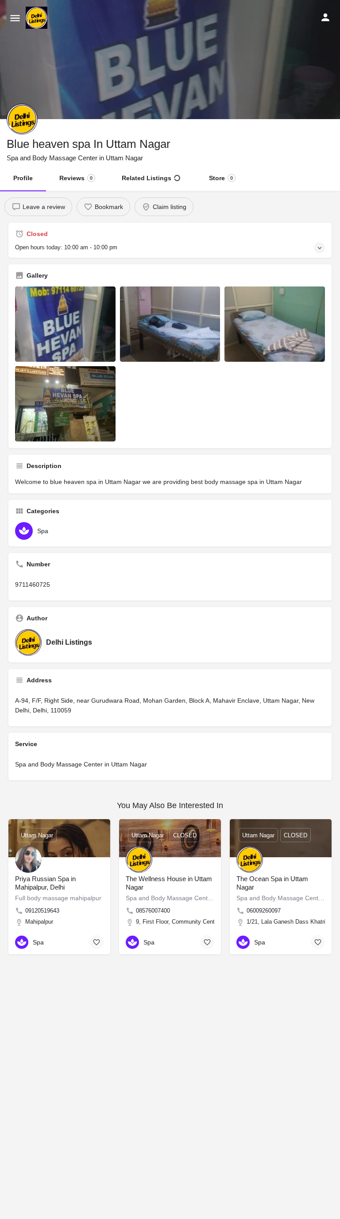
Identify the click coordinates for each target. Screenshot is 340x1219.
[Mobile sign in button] (325, 17)
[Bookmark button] (96, 942)
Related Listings (146, 178)
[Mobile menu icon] (15, 18)
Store (221, 178)
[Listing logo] (22, 119)
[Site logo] (38, 18)
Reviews (76, 178)
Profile (23, 178)
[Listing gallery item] (65, 324)
